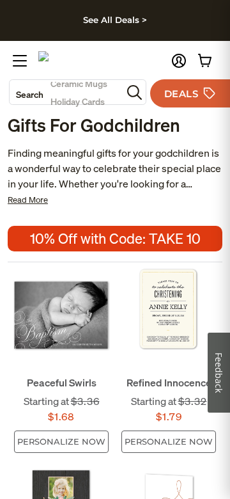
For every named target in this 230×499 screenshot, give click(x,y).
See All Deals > (115, 20)
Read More (28, 199)
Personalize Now (61, 441)
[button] (179, 61)
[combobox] (65, 92)
